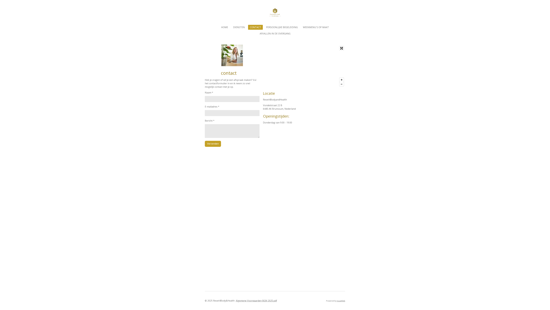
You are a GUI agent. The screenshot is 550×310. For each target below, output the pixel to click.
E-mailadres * (212, 106)
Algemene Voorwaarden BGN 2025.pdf (256, 300)
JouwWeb (341, 301)
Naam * (209, 92)
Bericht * (209, 120)
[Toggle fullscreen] (341, 48)
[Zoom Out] (341, 84)
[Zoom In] (341, 80)
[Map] (304, 66)
